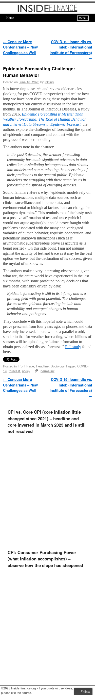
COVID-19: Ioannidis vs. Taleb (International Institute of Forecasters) (71, 50)
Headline (42, 366)
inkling (49, 81)
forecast (14, 370)
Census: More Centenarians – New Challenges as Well (20, 47)
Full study (73, 347)
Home (10, 18)
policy (26, 370)
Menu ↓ (83, 18)
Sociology (58, 366)
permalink (47, 370)
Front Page (26, 366)
